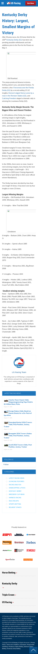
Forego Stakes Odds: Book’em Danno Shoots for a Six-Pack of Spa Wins (18, 413)
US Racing (14, 642)
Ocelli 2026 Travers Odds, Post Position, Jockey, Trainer (20, 446)
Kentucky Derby (15, 491)
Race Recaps (14, 501)
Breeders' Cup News (16, 494)
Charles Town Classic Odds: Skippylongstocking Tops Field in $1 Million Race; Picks (18, 402)
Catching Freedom (9, 98)
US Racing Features (16, 481)
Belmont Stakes (15, 507)
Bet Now (30, 3)
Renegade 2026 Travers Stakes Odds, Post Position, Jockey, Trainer (18, 435)
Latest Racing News (16, 478)
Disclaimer (23, 644)
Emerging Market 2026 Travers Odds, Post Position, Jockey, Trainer (18, 424)
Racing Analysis (15, 484)
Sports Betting (15, 504)
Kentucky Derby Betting (13, 648)
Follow (6, 464)
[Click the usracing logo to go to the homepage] (13, 3)
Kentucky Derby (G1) (14, 40)
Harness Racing (15, 497)
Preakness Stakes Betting (16, 646)
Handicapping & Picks (17, 488)
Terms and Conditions (13, 644)
